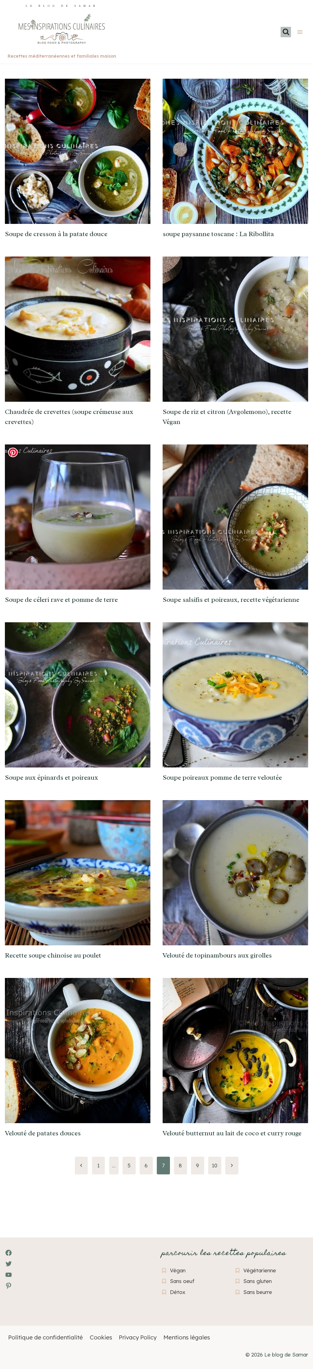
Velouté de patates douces (43, 1133)
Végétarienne (259, 1270)
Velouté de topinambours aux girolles (217, 955)
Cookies (101, 1337)
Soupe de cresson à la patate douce (56, 234)
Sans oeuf (182, 1281)
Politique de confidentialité (45, 1337)
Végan (178, 1270)
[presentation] (77, 151)
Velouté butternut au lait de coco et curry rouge (232, 1133)
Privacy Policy (137, 1337)
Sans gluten (257, 1281)
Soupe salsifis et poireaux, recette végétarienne (231, 599)
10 (214, 1165)
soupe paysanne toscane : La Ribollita (218, 234)
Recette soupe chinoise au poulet (53, 955)
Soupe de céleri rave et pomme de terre (61, 599)
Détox (177, 1292)
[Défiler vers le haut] (15, 1331)
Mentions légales (187, 1337)
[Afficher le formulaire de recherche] (286, 32)
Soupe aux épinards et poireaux (51, 777)
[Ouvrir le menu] (299, 32)
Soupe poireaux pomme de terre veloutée (222, 777)
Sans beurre (257, 1292)
